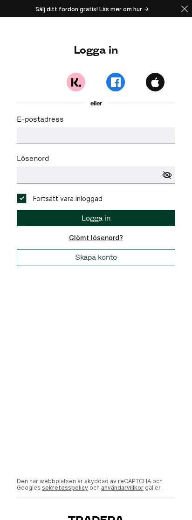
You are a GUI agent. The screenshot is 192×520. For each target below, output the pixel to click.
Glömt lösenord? (96, 238)
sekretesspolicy (65, 487)
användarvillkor (122, 487)
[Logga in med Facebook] (115, 82)
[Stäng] (184, 8)
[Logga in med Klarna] (76, 82)
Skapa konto (96, 257)
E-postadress (40, 119)
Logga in (96, 218)
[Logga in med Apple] (155, 82)
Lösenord (33, 158)
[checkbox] (60, 198)
